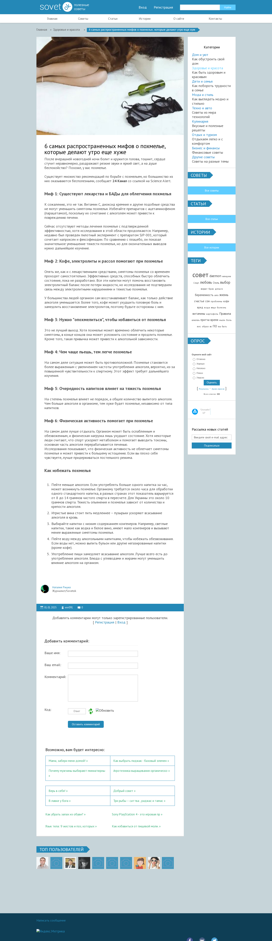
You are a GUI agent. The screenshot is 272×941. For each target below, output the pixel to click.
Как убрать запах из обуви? (64, 814)
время (214, 320)
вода (207, 307)
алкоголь (196, 320)
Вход (143, 7)
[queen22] (140, 863)
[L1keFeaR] (126, 863)
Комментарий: (55, 677)
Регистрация (163, 7)
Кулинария (200, 121)
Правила (225, 314)
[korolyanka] (154, 863)
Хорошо (200, 364)
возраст (204, 288)
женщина (226, 276)
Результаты (203, 389)
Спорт (196, 282)
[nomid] (70, 863)
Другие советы (203, 157)
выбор (225, 282)
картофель (212, 313)
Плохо (200, 373)
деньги (219, 288)
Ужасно (200, 377)
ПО (215, 326)
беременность (204, 295)
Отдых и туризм (204, 134)
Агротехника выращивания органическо (140, 771)
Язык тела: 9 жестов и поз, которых (70, 826)
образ (205, 326)
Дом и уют (200, 54)
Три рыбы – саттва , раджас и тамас (138, 801)
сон (207, 301)
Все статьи (211, 219)
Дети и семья (202, 81)
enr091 (69, 607)
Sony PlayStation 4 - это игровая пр (136, 814)
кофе (226, 301)
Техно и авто (202, 108)
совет (200, 274)
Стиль (216, 282)
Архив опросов (218, 389)
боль (229, 320)
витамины (199, 314)
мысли (222, 320)
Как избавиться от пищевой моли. (135, 826)
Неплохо (201, 368)
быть (224, 326)
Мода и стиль (202, 94)
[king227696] (56, 863)
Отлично (201, 359)
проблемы (216, 301)
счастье (199, 301)
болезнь (221, 307)
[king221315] (98, 863)
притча (205, 320)
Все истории (211, 247)
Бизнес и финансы (206, 148)
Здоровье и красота (207, 68)
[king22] (42, 863)
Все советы (212, 190)
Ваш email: (52, 665)
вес (199, 326)
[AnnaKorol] (84, 863)
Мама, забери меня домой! (67, 761)
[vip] (168, 863)
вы (219, 326)
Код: (47, 709)
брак (211, 288)
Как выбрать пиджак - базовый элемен (140, 761)
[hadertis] (112, 863)
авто (216, 295)
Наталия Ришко (61, 587)
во (211, 326)
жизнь (223, 294)
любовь (206, 282)
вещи (213, 307)
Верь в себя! (57, 791)
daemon (215, 276)
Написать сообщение (51, 920)
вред (200, 307)
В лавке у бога (58, 801)
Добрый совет (123, 791)
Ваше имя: (52, 653)
